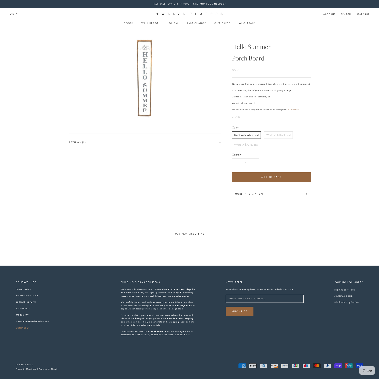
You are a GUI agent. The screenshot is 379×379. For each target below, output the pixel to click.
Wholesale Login (343, 296)
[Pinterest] (254, 115)
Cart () (363, 14)
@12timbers (293, 109)
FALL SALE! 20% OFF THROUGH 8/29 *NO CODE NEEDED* (189, 3)
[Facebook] (244, 115)
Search (346, 14)
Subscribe (239, 311)
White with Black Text (278, 135)
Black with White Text (246, 135)
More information (249, 193)
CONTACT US (23, 327)
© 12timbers (24, 364)
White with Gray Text (246, 144)
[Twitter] (249, 115)
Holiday (173, 23)
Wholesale (247, 23)
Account (329, 14)
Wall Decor (150, 23)
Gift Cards (222, 23)
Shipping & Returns (345, 289)
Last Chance (196, 23)
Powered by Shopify (49, 369)
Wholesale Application (346, 302)
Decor (128, 23)
